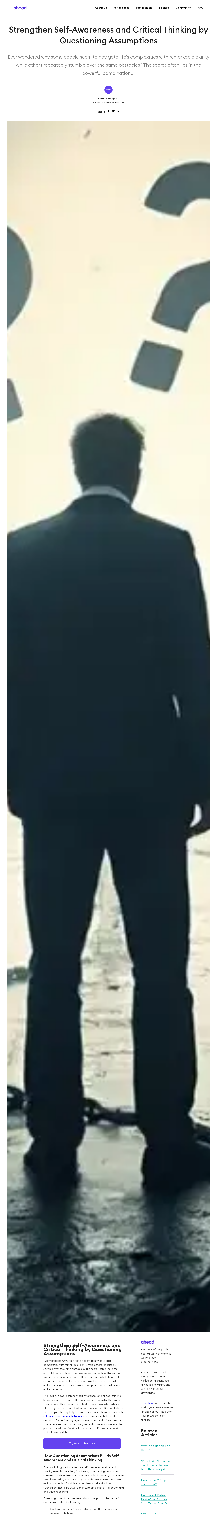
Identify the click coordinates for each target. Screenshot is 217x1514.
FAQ (200, 7)
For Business (121, 7)
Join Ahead (148, 1403)
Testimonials (144, 7)
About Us (101, 7)
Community (183, 7)
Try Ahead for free (82, 1443)
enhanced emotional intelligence (63, 1416)
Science (164, 7)
